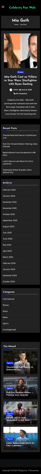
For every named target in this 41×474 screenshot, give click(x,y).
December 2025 (10, 202)
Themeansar (33, 470)
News (5, 317)
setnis (15, 90)
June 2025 (7, 239)
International (8, 299)
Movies (20, 72)
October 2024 (9, 281)
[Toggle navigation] (3, 6)
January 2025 (9, 269)
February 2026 (9, 190)
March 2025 (8, 257)
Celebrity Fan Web (22, 7)
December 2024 (10, 275)
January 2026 (9, 196)
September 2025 (10, 220)
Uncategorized (9, 329)
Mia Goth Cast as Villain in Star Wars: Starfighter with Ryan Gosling (20, 81)
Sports (6, 323)
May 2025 (7, 245)
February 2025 (9, 263)
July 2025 (7, 233)
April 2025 (7, 251)
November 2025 (10, 208)
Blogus (22, 470)
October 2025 (9, 214)
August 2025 (8, 226)
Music (5, 311)
